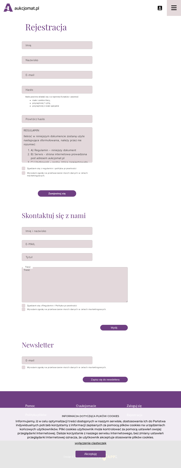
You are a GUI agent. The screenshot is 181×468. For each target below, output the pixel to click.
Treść (28, 267)
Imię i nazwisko (36, 230)
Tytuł (29, 257)
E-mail (30, 74)
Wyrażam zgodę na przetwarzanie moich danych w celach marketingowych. (57, 174)
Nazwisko (32, 60)
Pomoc (30, 406)
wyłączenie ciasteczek (90, 443)
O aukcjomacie (86, 406)
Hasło (29, 89)
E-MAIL (30, 244)
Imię (28, 45)
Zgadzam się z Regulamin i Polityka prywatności (52, 168)
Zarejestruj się (57, 193)
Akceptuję (90, 453)
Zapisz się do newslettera (105, 379)
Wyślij (114, 327)
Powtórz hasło (35, 119)
